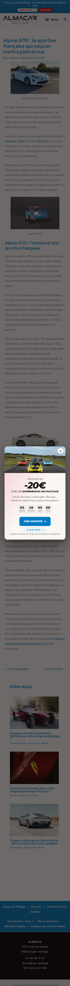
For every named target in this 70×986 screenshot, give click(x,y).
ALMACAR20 (33, 530)
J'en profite (35, 521)
